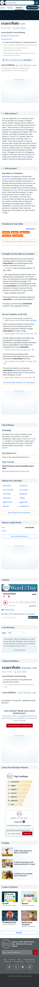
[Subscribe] (4, 596)
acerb (4, 448)
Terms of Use (30, 962)
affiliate (22, 498)
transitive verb (6, 39)
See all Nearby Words (19, 536)
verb (22, 23)
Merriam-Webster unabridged (20, 725)
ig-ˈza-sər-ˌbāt (18, 28)
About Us (12, 959)
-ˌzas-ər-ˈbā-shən (23, 693)
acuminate (7, 494)
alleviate (6, 506)
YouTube (23, 967)
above (27, 457)
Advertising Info (29, 959)
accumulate (24, 490)
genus (30, 154)
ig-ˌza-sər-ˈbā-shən (23, 65)
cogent (18, 821)
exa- (3, 527)
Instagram (29, 967)
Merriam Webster (6, 944)
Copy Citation (20, 650)
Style (4, 633)
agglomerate (7, 502)
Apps (20, 959)
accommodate (8, 490)
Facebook (9, 967)
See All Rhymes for (19, 512)
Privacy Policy (19, 962)
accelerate (23, 485)
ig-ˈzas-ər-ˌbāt (19, 672)
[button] (19, 7)
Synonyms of (10, 36)
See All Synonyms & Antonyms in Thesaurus (19, 241)
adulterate (7, 498)
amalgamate (24, 506)
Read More (33, 320)
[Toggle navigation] (36, 2)
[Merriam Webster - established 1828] (2, 2)
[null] (24, 821)
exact (4, 531)
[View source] (36, 333)
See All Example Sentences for (19, 382)
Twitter (16, 967)
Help (5, 959)
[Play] (5, 602)
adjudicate (23, 494)
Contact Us (8, 962)
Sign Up (32, 617)
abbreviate (7, 485)
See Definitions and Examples (19, 825)
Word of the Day (19, 818)
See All (18, 932)
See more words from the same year (15, 471)
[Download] (8, 596)
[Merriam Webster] (19, 813)
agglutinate (24, 502)
